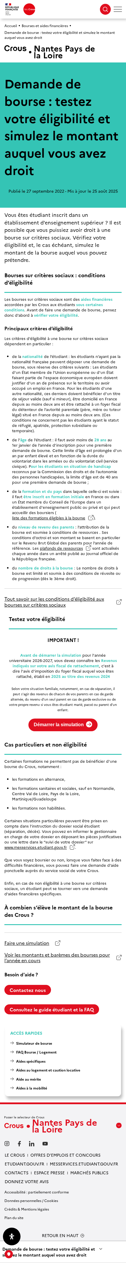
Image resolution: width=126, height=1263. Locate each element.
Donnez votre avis (27, 1181)
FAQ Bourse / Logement (36, 1051)
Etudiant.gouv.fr (24, 1164)
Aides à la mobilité (31, 1087)
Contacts (16, 1173)
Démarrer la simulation (59, 724)
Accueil (10, 25)
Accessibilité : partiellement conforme (36, 1191)
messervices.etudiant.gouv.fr (84, 1164)
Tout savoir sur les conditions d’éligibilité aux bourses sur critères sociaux (54, 601)
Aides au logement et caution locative (48, 1069)
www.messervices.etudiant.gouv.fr (35, 847)
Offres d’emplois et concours (65, 1155)
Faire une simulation (26, 943)
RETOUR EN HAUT (60, 1235)
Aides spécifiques (30, 1061)
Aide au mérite (28, 1079)
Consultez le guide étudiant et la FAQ (52, 1009)
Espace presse (49, 1173)
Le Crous (15, 1155)
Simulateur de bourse (34, 1043)
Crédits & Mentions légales (26, 1208)
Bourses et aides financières (45, 25)
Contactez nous (28, 990)
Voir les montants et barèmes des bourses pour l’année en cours (57, 957)
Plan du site (13, 1217)
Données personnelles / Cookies (31, 1200)
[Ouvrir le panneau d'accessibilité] (12, 1236)
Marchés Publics (89, 1173)
